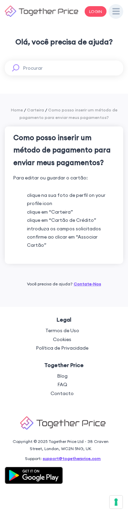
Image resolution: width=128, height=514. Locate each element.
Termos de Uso (62, 330)
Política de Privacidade (62, 348)
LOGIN (95, 11)
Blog (62, 376)
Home (17, 109)
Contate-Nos (87, 283)
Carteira (35, 109)
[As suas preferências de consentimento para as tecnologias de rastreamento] (116, 502)
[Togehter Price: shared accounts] (41, 15)
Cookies (62, 339)
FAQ (62, 384)
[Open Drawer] (116, 11)
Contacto (62, 393)
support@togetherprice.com (72, 458)
